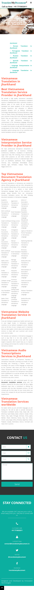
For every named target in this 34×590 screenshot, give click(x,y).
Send (17, 484)
